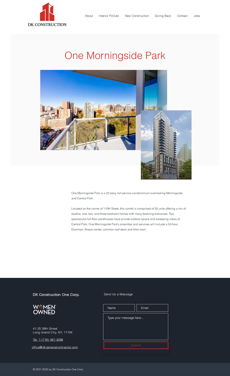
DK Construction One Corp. (56, 294)
